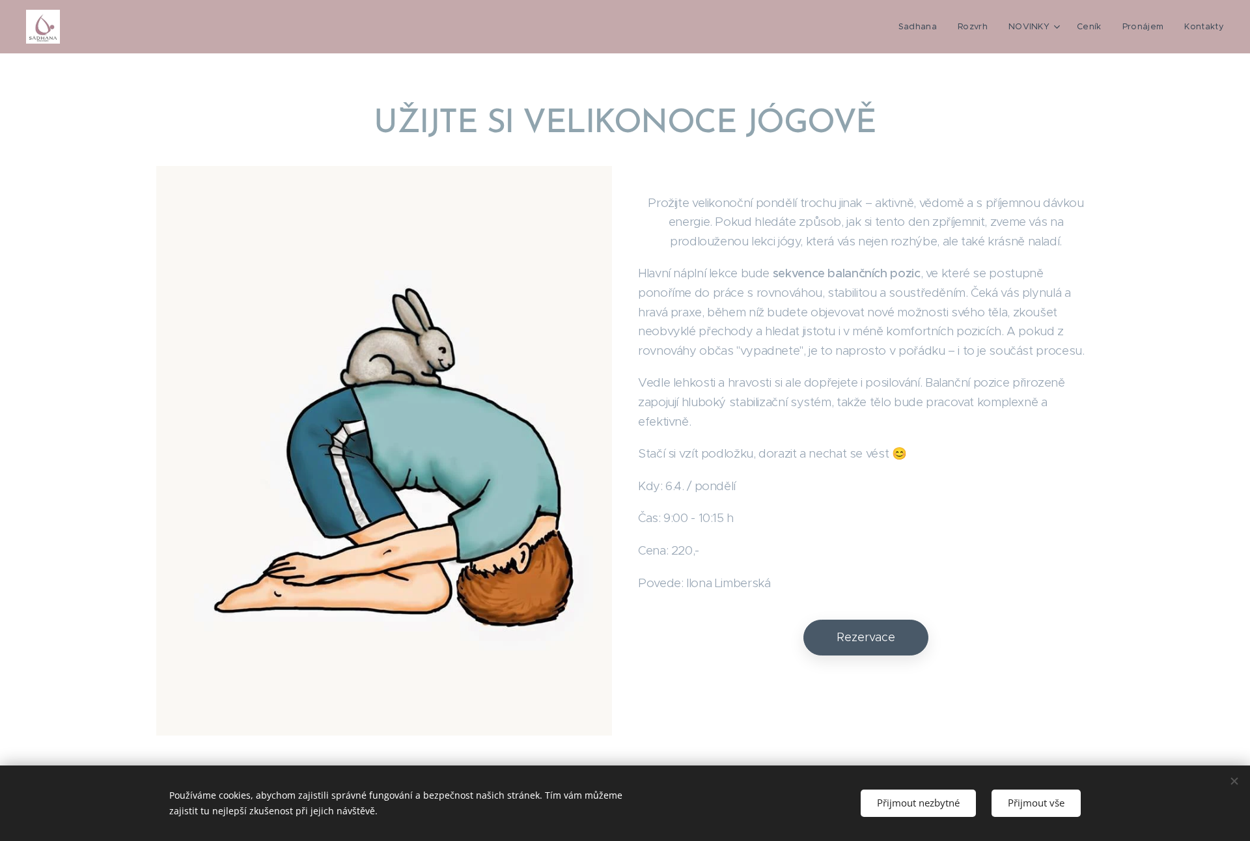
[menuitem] (921, 26)
